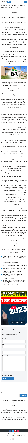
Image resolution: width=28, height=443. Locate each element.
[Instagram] (18, 431)
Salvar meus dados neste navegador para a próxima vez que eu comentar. (14, 374)
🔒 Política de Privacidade (9, 435)
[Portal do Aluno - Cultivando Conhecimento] (6, 2)
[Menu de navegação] (25, 2)
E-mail (4, 344)
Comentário (5, 355)
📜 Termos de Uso (21, 435)
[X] (13, 431)
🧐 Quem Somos (17, 433)
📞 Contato (9, 433)
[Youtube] (15, 431)
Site (3, 349)
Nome (4, 338)
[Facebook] (10, 431)
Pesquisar (3, 392)
